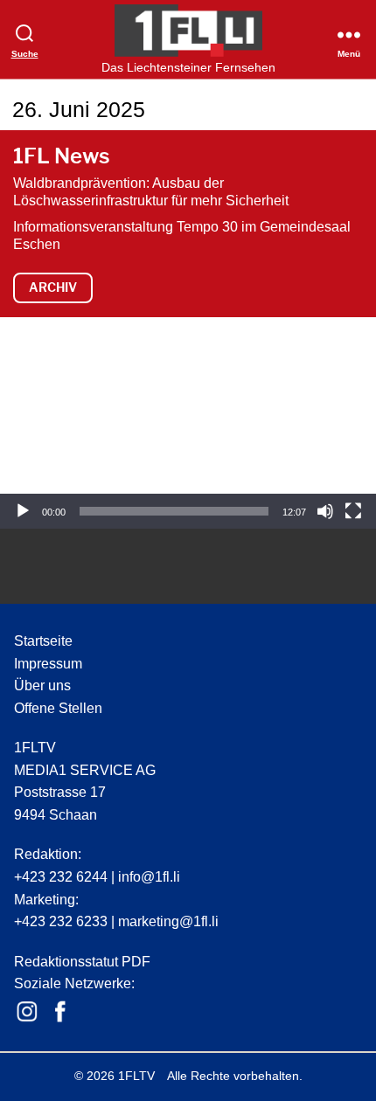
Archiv (53, 287)
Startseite (43, 641)
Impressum (48, 663)
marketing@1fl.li (168, 921)
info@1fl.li (149, 876)
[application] (188, 423)
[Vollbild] (353, 511)
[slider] (174, 511)
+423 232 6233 (61, 921)
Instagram (27, 1012)
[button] (188, 423)
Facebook (60, 1012)
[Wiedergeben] (22, 511)
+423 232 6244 (61, 876)
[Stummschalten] (325, 511)
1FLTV (136, 1076)
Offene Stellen (58, 708)
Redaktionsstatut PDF (82, 961)
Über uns (42, 685)
